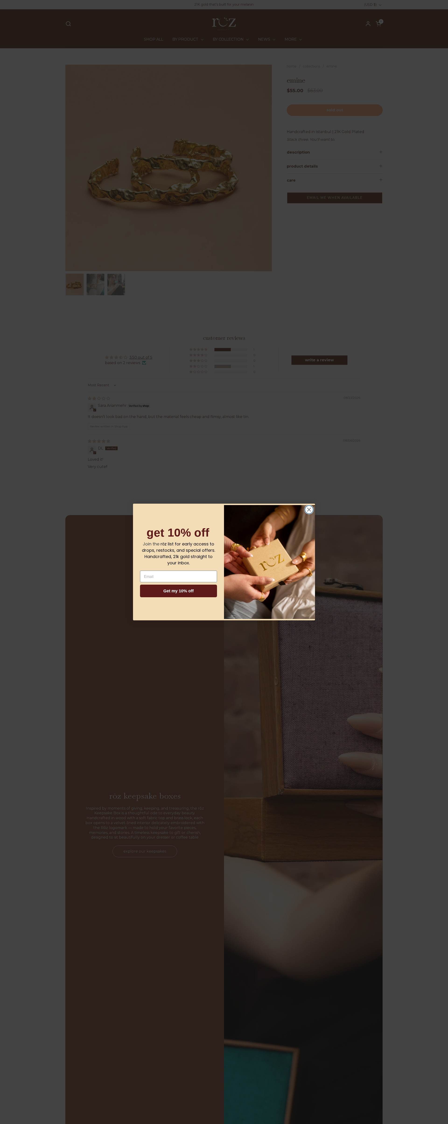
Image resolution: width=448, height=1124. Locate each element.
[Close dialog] (309, 510)
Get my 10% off (178, 591)
